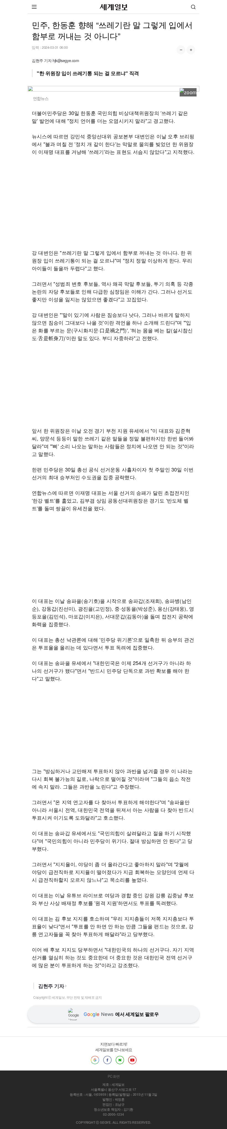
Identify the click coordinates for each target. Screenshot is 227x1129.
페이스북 (107, 1060)
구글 (95, 1060)
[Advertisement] (113, 202)
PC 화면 (114, 1076)
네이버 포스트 (120, 1060)
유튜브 (132, 1060)
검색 (193, 7)
